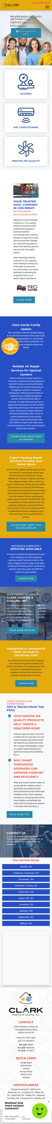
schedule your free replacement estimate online (25, 841)
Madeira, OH (26, 904)
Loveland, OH (26, 898)
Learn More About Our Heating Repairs (26, 526)
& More (41, 1097)
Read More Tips (19, 808)
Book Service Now (27, 33)
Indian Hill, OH (26, 892)
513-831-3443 (42, 3)
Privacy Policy (26, 1065)
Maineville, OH (26, 911)
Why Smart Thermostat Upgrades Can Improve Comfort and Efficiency (28, 763)
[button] (4, 38)
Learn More (24, 300)
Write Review (26, 1059)
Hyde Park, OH (26, 885)
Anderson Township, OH (26, 867)
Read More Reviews (22, 624)
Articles (26, 1062)
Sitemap (26, 1071)
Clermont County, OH (26, 879)
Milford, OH (26, 917)
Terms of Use (26, 1068)
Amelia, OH (26, 860)
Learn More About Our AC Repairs (26, 438)
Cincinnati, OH (26, 873)
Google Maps (26, 1056)
